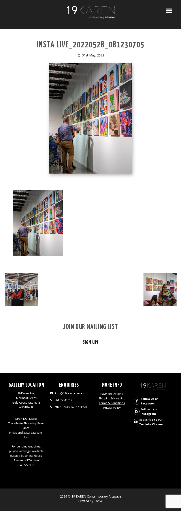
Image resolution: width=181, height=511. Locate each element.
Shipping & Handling (111, 398)
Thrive (98, 501)
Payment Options (111, 394)
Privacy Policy (112, 408)
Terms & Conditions (112, 403)
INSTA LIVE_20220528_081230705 (90, 45)
